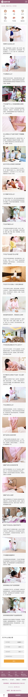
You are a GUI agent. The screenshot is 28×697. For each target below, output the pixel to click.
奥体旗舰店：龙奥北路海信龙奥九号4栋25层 (14, 683)
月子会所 (12, 679)
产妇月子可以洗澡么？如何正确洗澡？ (13, 284)
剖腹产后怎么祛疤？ (8, 495)
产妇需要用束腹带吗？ (9, 555)
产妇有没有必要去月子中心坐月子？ (13, 345)
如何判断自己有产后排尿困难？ (11, 585)
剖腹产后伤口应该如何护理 (10, 465)
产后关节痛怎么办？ (8, 224)
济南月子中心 (9, 6)
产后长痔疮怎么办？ (8, 405)
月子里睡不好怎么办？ (9, 194)
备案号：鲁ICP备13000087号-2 (14, 690)
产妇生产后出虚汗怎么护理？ (11, 254)
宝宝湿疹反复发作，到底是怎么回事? (13, 315)
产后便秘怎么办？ (8, 74)
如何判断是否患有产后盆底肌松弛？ (13, 615)
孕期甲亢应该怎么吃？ (9, 44)
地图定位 (18, 679)
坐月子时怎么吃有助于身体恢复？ (12, 164)
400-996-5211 (17, 687)
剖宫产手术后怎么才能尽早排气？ (12, 525)
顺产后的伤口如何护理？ (10, 435)
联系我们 (24, 679)
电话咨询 (17, 695)
